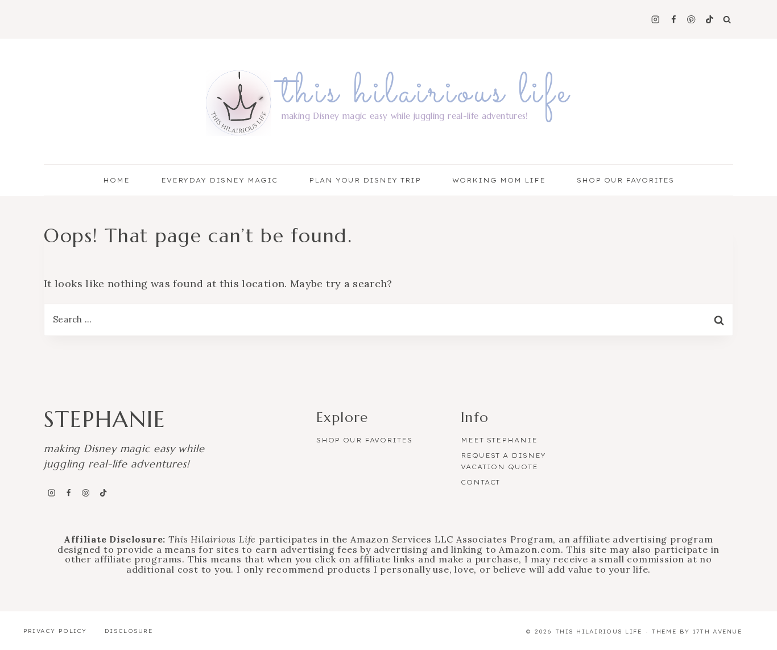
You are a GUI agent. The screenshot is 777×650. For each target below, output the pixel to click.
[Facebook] (673, 19)
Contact (480, 482)
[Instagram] (655, 19)
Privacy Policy (55, 631)
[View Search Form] (727, 19)
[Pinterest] (691, 19)
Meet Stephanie (499, 440)
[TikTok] (709, 19)
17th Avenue (717, 631)
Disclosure (129, 631)
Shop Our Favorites (625, 180)
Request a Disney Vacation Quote (503, 461)
